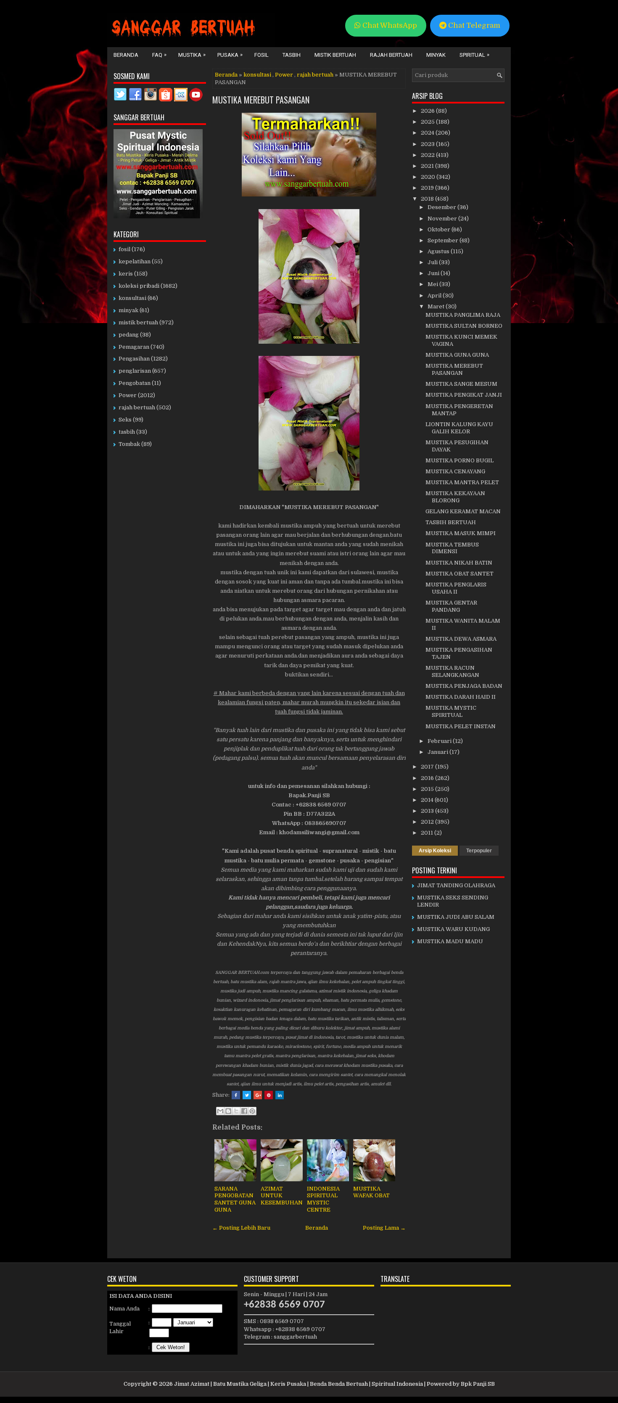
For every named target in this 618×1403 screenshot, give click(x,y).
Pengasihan (134, 358)
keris (126, 274)
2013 (428, 811)
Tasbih (292, 55)
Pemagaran (134, 347)
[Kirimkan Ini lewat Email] (220, 1111)
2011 (427, 833)
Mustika (192, 54)
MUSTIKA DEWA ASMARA (461, 639)
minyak (128, 310)
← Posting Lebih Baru (241, 1228)
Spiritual (474, 54)
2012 (428, 822)
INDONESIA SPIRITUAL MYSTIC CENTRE (323, 1199)
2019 (428, 188)
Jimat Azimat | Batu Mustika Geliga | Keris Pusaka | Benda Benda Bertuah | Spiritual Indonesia (298, 1384)
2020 (428, 177)
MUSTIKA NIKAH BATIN (458, 563)
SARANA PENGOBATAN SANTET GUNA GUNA (235, 1199)
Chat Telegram (473, 25)
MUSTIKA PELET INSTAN (460, 726)
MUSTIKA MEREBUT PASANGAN (260, 99)
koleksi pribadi (139, 286)
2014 (428, 800)
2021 (428, 166)
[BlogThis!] (228, 1111)
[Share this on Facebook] (236, 1095)
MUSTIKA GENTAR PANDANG (451, 606)
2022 (428, 155)
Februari (440, 741)
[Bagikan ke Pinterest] (252, 1111)
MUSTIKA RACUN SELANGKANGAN (452, 671)
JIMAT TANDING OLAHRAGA (456, 885)
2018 (428, 199)
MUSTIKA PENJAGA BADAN (463, 686)
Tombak (129, 444)
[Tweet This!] (247, 1095)
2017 (428, 767)
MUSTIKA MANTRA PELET (462, 482)
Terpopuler (479, 851)
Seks (125, 419)
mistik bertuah (138, 322)
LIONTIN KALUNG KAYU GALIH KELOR (459, 428)
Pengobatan (135, 383)
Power (284, 75)
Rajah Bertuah (391, 55)
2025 (428, 122)
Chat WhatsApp (389, 25)
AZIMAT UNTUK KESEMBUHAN (282, 1196)
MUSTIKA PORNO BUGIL (459, 460)
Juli (433, 262)
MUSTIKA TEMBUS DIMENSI (452, 548)
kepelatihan (135, 261)
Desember (442, 207)
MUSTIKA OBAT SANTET (459, 573)
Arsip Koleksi (435, 851)
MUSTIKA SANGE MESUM (461, 384)
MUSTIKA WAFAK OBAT (371, 1192)
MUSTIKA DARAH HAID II (460, 697)
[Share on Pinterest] (268, 1095)
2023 (428, 144)
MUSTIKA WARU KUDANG (453, 929)
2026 (428, 111)
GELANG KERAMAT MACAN (463, 511)
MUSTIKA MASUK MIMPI (460, 533)
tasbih (127, 432)
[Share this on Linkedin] (279, 1095)
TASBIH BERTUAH (450, 522)
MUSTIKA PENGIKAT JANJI (463, 395)
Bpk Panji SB (478, 1384)
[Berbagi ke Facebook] (244, 1111)
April (435, 295)
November (443, 218)
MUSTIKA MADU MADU (450, 941)
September (444, 240)
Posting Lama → (384, 1228)
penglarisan (135, 371)
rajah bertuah (315, 75)
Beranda (126, 55)
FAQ (159, 54)
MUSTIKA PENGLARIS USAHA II (455, 588)
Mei (433, 284)
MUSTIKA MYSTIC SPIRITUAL (450, 711)
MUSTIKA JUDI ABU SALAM (455, 917)
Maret (437, 306)
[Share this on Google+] (258, 1095)
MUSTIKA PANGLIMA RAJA (462, 315)
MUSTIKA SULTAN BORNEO (463, 326)
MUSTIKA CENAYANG (455, 471)
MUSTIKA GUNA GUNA (457, 355)
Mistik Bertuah (335, 55)
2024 (428, 133)
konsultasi (257, 75)
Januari (438, 752)
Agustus (439, 251)
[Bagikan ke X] (236, 1111)
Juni (434, 273)
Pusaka (230, 54)
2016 (428, 778)
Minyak (436, 55)
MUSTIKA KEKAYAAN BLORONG (455, 497)
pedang (129, 335)
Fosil (261, 55)
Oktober (440, 229)
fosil (124, 249)
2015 (428, 789)
